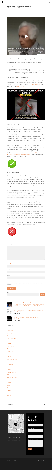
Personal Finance (11, 372)
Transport (9, 390)
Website (9, 275)
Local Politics (10, 364)
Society (9, 385)
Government (10, 351)
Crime (8, 336)
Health (23, 7)
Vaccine (9, 395)
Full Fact (32, 84)
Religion (9, 374)
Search (9, 292)
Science (9, 382)
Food (8, 348)
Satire (8, 380)
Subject (29, 434)
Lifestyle (9, 361)
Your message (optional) (33, 439)
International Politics (12, 359)
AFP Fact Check (20, 86)
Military (9, 369)
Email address (31, 428)
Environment (10, 346)
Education (9, 343)
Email (8, 269)
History (9, 356)
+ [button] (9, 416)
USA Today (37, 84)
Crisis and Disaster (11, 338)
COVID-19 (9, 333)
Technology (10, 387)
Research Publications (12, 377)
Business (9, 328)
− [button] (9, 418)
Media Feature (10, 367)
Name (9, 264)
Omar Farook (10, 7)
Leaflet (13, 432)
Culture (9, 341)
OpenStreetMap (17, 432)
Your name (30, 422)
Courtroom (10, 330)
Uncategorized (11, 393)
